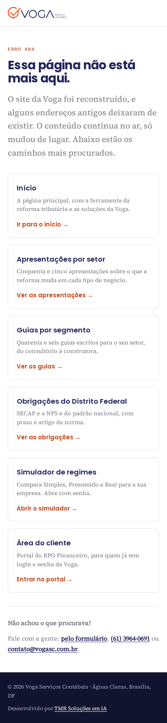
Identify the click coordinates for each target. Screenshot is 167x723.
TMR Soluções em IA (80, 708)
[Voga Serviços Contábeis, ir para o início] (37, 13)
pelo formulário (84, 638)
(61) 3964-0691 (130, 638)
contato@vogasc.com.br (43, 648)
